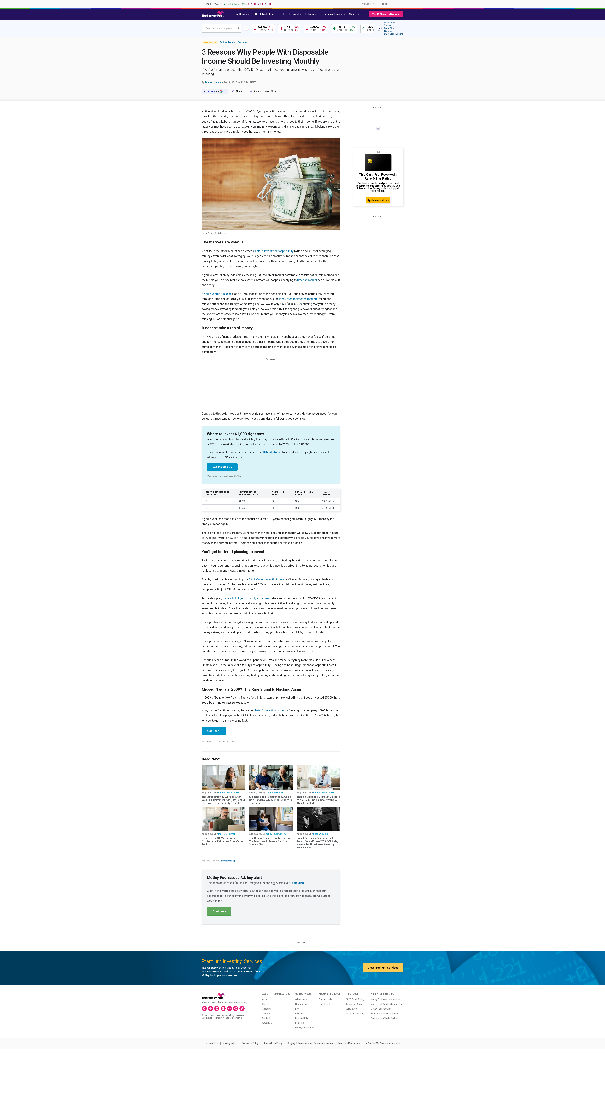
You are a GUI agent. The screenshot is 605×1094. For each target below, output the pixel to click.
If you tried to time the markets (298, 299)
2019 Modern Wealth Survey (266, 579)
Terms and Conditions (349, 1043)
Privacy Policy (230, 1043)
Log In (385, 4)
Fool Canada (325, 1004)
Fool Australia (325, 999)
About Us (266, 999)
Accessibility (368, 4)
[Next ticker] (379, 28)
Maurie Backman (274, 792)
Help (398, 4)
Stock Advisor (302, 1004)
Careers (266, 1004)
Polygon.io (237, 1018)
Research (267, 1009)
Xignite (226, 1018)
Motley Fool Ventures (381, 1009)
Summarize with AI (263, 91)
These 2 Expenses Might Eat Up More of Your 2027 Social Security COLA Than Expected (318, 800)
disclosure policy (228, 861)
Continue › (214, 731)
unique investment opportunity (274, 251)
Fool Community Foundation (384, 1013)
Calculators (351, 1009)
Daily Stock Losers (393, 34)
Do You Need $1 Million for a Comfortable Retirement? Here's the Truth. (222, 841)
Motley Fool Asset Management (386, 999)
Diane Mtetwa (213, 82)
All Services (301, 999)
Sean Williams (320, 834)
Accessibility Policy (273, 1043)
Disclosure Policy (250, 1043)
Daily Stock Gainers (389, 29)
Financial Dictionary (355, 1013)
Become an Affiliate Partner (384, 1018)
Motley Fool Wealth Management (387, 1004)
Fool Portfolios (302, 1018)
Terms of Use (211, 1043)
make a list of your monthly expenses (245, 598)
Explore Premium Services (233, 42)
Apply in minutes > (378, 200)
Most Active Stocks (390, 24)
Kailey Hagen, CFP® (228, 792)
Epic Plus (299, 1013)
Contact (266, 1018)
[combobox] (221, 28)
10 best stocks (271, 452)
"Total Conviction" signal (269, 710)
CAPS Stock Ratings (356, 999)
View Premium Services (383, 967)
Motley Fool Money (304, 1027)
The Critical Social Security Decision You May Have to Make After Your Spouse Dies (270, 841)
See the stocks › (222, 466)
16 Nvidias (297, 883)
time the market (307, 280)
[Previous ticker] (246, 28)
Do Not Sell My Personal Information (383, 1043)
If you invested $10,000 (216, 293)
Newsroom (267, 1013)
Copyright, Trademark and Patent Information (310, 1043)
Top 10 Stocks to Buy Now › (386, 14)
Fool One (299, 1023)
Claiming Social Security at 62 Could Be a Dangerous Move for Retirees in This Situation (270, 800)
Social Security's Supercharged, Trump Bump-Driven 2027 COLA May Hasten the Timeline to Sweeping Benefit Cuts (318, 843)
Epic (297, 1009)
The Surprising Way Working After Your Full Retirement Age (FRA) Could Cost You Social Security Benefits (223, 800)
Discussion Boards (355, 1004)
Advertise (267, 1023)
